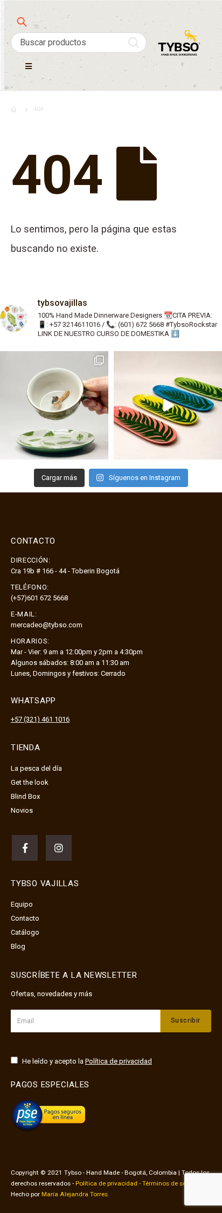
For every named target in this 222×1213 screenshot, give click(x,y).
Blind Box (25, 796)
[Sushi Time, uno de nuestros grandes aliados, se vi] (168, 405)
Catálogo (25, 932)
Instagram (59, 848)
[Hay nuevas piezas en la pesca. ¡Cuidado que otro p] (54, 405)
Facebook (25, 848)
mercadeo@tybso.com (46, 625)
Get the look (29, 782)
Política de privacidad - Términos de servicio (138, 1183)
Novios (22, 810)
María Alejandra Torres (74, 1194)
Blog (18, 946)
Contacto (25, 918)
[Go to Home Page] (14, 109)
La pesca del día (36, 768)
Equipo (22, 904)
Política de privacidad (118, 1061)
